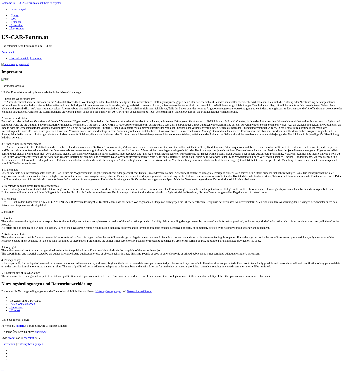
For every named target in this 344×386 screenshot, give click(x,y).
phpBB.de (41, 331)
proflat (11, 337)
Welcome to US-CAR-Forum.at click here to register (31, 2)
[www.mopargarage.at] (15, 64)
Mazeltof (29, 337)
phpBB (20, 325)
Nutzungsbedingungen (108, 291)
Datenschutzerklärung (139, 291)
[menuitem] (14, 15)
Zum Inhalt (7, 52)
